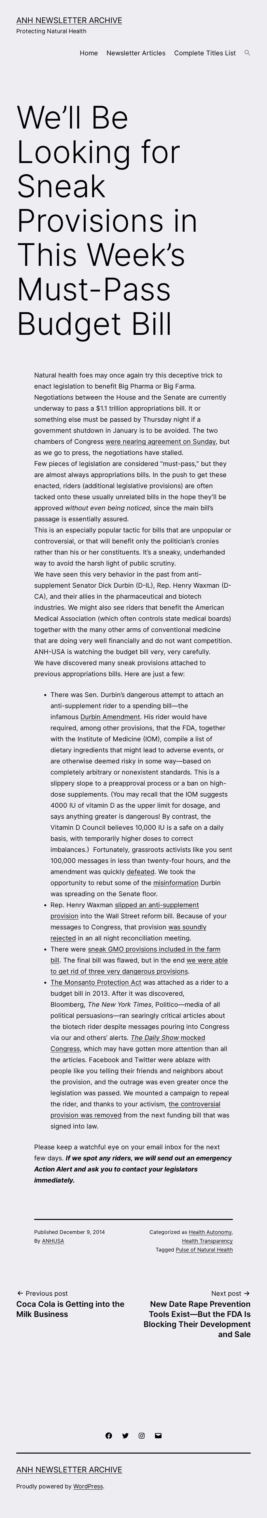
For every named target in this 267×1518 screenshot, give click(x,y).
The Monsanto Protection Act (95, 982)
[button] (247, 53)
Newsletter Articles (135, 53)
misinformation (176, 883)
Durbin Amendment (110, 717)
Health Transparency (207, 1241)
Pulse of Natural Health (204, 1249)
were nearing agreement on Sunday (160, 441)
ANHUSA (53, 1241)
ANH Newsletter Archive (69, 20)
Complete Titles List (205, 53)
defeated (140, 872)
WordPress (88, 1486)
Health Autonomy (210, 1232)
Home (89, 53)
